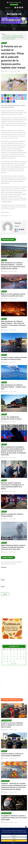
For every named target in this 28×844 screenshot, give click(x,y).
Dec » (15, 663)
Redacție (5, 71)
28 (7, 661)
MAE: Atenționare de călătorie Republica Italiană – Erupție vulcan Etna (13, 387)
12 (23, 654)
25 (20, 659)
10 (17, 654)
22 (10, 659)
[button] (26, 826)
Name (3, 580)
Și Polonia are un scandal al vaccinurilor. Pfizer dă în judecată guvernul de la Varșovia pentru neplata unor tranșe (13, 37)
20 (4, 659)
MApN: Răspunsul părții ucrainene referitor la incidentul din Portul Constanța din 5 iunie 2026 (13, 547)
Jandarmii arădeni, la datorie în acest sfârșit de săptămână (12, 754)
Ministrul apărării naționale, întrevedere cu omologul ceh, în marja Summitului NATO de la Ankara (12, 485)
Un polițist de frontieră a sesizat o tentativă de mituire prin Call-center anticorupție (14, 817)
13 (4, 656)
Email (3, 586)
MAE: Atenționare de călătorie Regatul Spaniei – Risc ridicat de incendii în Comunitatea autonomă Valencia (13, 324)
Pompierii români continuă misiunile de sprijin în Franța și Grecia (14, 358)
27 (4, 661)
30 (14, 661)
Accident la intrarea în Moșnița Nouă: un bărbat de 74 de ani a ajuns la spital (12, 724)
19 (23, 656)
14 (7, 656)
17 (17, 656)
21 (7, 659)
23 (14, 659)
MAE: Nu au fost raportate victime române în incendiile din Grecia (13, 295)
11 (20, 654)
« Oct (12, 663)
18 (20, 656)
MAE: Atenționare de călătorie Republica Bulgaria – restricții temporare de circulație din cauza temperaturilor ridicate (13, 265)
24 (17, 659)
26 (23, 659)
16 (14, 656)
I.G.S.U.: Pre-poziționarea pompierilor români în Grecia (11, 417)
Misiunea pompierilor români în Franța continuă (12, 515)
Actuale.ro (14, 14)
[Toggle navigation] (14, 28)
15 (10, 656)
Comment (3, 567)
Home (3, 34)
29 (10, 661)
